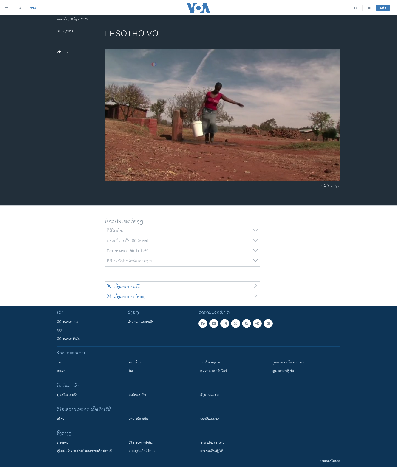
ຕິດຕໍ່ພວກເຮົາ (137, 394)
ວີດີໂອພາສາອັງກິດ (68, 338)
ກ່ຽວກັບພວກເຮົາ (67, 394)
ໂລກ (131, 371)
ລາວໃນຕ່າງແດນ (210, 362)
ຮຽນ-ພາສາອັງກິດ (283, 371)
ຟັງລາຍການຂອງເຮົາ (140, 321)
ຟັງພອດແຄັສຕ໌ (209, 394)
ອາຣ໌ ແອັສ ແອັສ (138, 418)
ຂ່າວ (33, 8)
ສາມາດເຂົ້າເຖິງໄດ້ (211, 451)
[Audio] (356, 8)
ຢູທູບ (60, 330)
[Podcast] (257, 323)
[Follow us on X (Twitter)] (235, 323)
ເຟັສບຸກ (62, 418)
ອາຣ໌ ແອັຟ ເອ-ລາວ (212, 442)
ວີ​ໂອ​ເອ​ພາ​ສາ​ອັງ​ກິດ (141, 442)
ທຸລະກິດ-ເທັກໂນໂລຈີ (213, 371)
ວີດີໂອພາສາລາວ (67, 321)
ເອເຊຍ (61, 371)
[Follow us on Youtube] (213, 323)
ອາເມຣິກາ (135, 362)
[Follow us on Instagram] (224, 323)
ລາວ (60, 362)
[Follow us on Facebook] (202, 323)
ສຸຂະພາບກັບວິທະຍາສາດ (288, 362)
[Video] (369, 8)
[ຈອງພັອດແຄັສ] (268, 323)
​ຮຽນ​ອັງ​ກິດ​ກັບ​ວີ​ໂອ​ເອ (142, 451)
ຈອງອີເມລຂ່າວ (209, 418)
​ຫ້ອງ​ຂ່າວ (63, 442)
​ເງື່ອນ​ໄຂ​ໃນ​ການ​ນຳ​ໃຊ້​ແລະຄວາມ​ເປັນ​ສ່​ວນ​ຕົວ (85, 451)
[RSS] (246, 323)
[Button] (63, 53)
